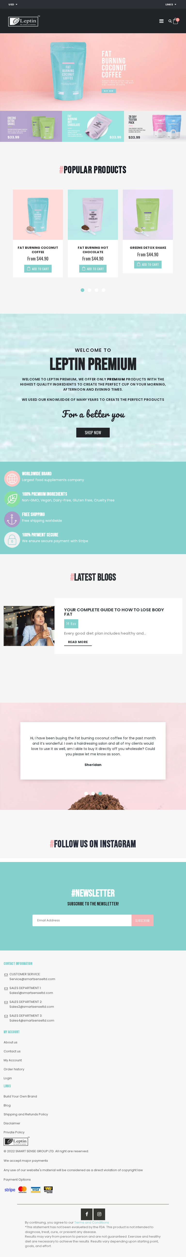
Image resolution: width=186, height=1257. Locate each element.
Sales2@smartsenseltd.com (31, 1006)
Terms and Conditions (91, 1222)
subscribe (142, 920)
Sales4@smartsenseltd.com (31, 1020)
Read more (78, 642)
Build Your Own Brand (20, 1096)
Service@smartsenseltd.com (32, 979)
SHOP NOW (93, 432)
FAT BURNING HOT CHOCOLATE (93, 249)
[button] (82, 290)
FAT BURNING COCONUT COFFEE (38, 249)
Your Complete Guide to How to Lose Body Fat (114, 612)
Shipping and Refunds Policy (26, 1114)
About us (10, 1042)
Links (169, 4)
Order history (14, 1069)
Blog (7, 1105)
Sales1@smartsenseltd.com (31, 993)
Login (8, 1078)
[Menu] (161, 21)
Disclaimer (12, 1123)
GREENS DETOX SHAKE (148, 247)
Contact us (12, 1051)
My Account (13, 1060)
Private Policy (14, 1132)
